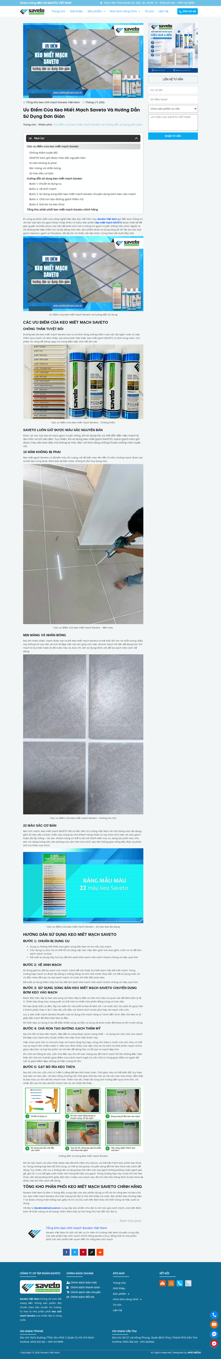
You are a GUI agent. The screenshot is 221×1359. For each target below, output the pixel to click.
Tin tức (149, 11)
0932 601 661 (189, 11)
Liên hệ (163, 11)
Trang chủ (58, 11)
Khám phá (45, 124)
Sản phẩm (95, 11)
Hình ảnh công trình (123, 11)
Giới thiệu (76, 11)
